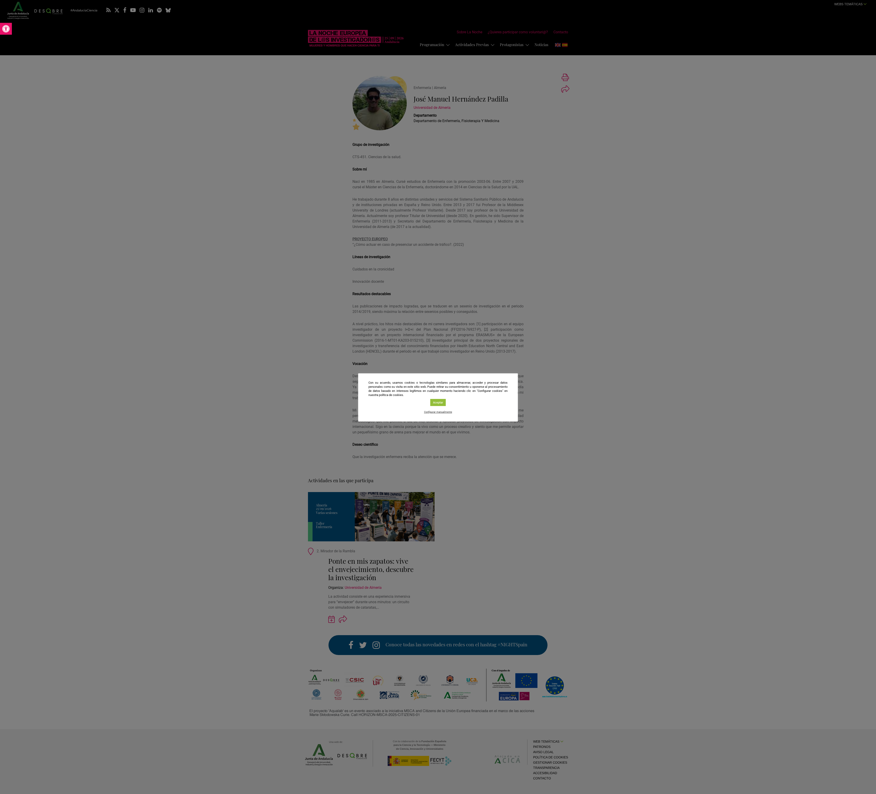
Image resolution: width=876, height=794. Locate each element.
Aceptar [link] (438, 402)
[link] (6, 29)
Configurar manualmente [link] (438, 412)
